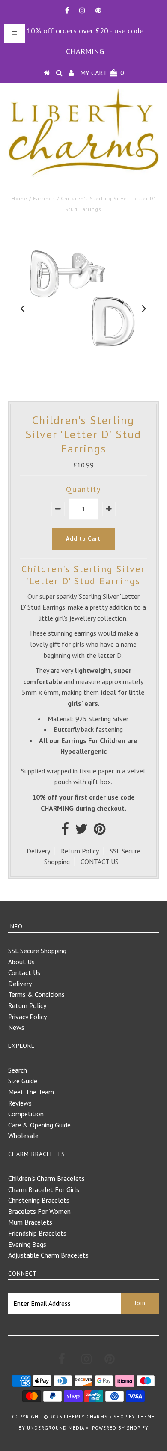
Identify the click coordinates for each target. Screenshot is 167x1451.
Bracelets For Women (39, 1211)
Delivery (38, 851)
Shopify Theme (134, 1417)
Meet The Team (31, 1092)
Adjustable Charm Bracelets (48, 1255)
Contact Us (24, 972)
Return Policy (80, 851)
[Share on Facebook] (65, 831)
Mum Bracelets (30, 1222)
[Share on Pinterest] (99, 831)
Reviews (20, 1103)
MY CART (102, 72)
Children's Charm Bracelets (46, 1178)
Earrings (44, 198)
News (16, 1027)
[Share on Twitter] (81, 831)
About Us (21, 961)
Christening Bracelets (38, 1200)
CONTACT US (100, 861)
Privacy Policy (27, 1016)
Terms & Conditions (36, 994)
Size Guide (22, 1080)
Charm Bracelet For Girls (43, 1189)
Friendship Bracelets (37, 1233)
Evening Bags (27, 1244)
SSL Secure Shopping (37, 950)
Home (19, 198)
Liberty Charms (85, 1417)
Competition (26, 1113)
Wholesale (23, 1135)
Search (17, 1070)
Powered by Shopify (120, 1428)
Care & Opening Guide (39, 1125)
